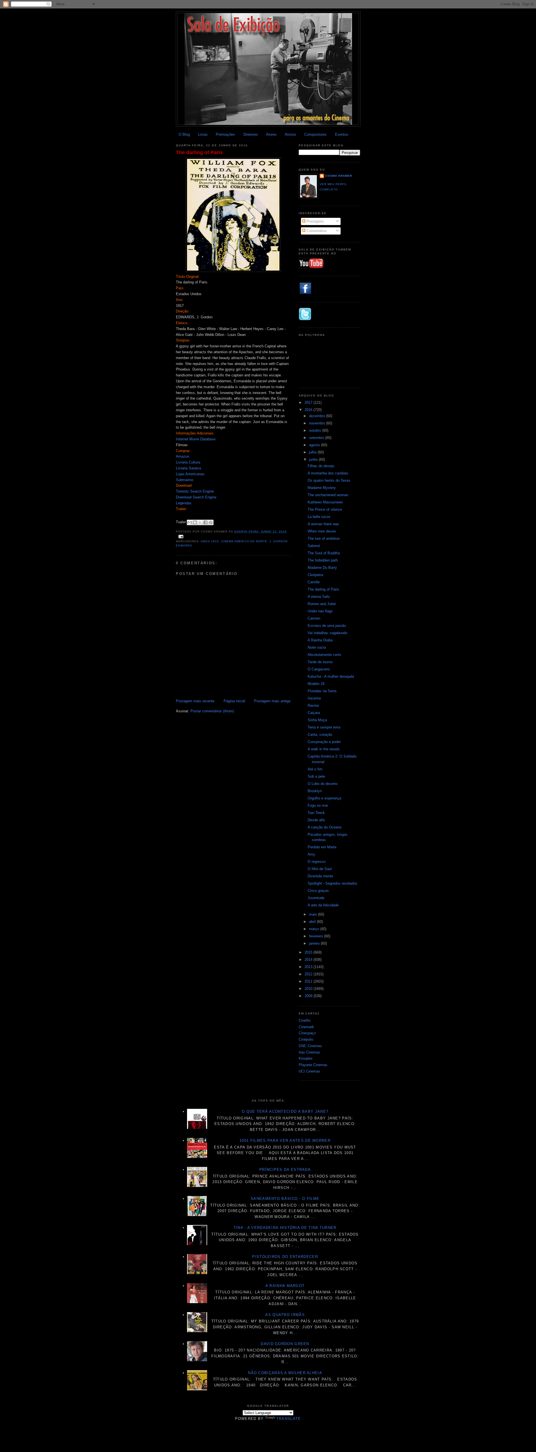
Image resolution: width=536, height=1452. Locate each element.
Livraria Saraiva (188, 468)
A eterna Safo (319, 596)
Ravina (313, 705)
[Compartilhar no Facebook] (205, 522)
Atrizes (290, 134)
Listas (203, 134)
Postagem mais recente (195, 701)
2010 (309, 989)
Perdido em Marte (322, 847)
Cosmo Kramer (338, 175)
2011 (309, 981)
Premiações (225, 134)
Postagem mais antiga (272, 701)
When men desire (322, 531)
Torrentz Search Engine (195, 491)
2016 (309, 410)
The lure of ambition (324, 538)
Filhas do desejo (321, 466)
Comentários (316, 231)
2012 (309, 974)
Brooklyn (315, 791)
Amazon (182, 456)
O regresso (317, 861)
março (314, 929)
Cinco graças (318, 891)
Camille (314, 582)
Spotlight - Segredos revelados (332, 883)
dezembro (317, 416)
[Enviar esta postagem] (180, 536)
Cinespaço (307, 1033)
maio (313, 914)
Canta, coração (320, 734)
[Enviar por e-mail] (189, 522)
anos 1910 (210, 541)
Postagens (314, 221)
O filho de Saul (320, 869)
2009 (309, 996)
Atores (271, 134)
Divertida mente (320, 876)
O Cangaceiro (319, 669)
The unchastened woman (328, 495)
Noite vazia (317, 647)
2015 (309, 952)
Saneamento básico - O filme (285, 1199)
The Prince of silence (325, 509)
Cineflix (305, 1020)
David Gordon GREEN (285, 1344)
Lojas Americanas (190, 474)
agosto (315, 445)
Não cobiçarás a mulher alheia (285, 1373)
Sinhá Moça (317, 720)
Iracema (314, 698)
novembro (317, 423)
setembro (317, 438)
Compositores (315, 134)
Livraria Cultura (188, 462)
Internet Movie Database (196, 439)
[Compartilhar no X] (200, 522)
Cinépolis (306, 1039)
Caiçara (314, 713)
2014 (309, 959)
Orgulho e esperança (324, 798)
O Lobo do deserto (323, 784)
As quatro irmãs (285, 1315)
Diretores (250, 134)
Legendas (184, 503)
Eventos (341, 134)
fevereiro (316, 936)
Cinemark (306, 1027)
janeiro (315, 943)
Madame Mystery (322, 488)
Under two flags (320, 611)
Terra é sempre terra (324, 727)
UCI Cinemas (309, 1071)
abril (313, 922)
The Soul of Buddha (324, 553)
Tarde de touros (320, 662)
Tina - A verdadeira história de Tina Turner (285, 1228)
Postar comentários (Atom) (212, 711)
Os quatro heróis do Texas (329, 480)
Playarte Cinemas (313, 1065)
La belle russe (319, 517)
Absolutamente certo (324, 655)
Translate (288, 1419)
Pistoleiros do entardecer (285, 1257)
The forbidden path (323, 560)
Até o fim (315, 769)
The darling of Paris (199, 152)
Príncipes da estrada (285, 1169)
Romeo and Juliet (322, 604)
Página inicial (234, 701)
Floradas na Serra (322, 691)
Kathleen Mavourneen (325, 502)
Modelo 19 (316, 684)
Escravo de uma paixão (327, 626)
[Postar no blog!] (195, 522)
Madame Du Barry (322, 567)
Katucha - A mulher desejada (331, 676)
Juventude (316, 898)
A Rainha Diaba (320, 640)
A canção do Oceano (324, 827)
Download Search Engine (196, 497)
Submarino (184, 480)
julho (313, 452)
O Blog (184, 134)
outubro (315, 430)
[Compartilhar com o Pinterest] (211, 522)
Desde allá (316, 820)
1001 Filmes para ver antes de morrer (285, 1140)
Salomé (314, 546)
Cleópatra (315, 575)
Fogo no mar (318, 805)
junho (314, 459)
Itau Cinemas (309, 1052)
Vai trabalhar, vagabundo (327, 633)
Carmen (314, 618)
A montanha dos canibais (328, 473)
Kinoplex (306, 1058)
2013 (309, 967)
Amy (311, 854)
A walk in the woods (324, 749)
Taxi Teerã (316, 813)
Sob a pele (316, 776)
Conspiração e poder (324, 742)
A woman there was (323, 524)
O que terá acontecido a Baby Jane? (285, 1111)
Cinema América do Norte (244, 541)
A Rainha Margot (285, 1286)
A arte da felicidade (323, 905)
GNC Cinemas (310, 1046)
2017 (309, 402)
